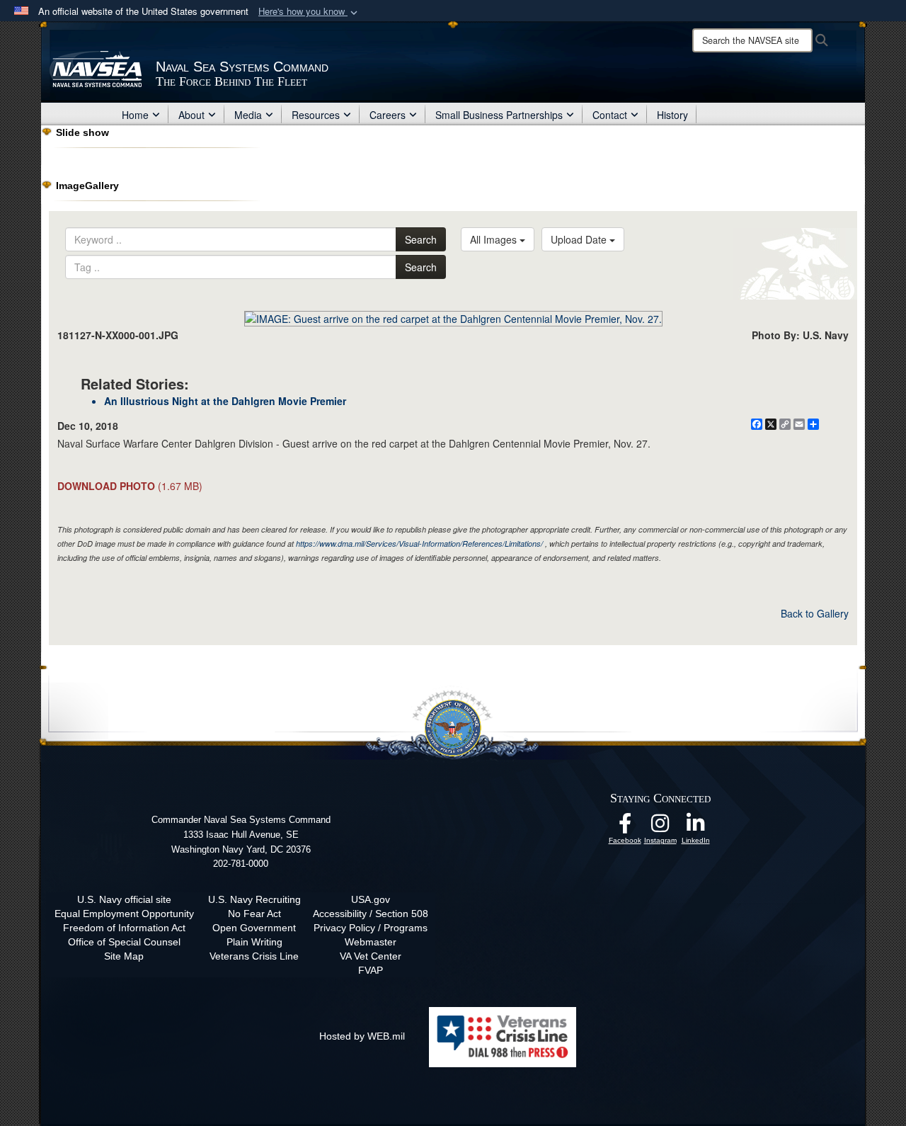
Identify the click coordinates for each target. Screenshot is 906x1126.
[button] (309, 11)
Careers (387, 115)
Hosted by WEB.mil (362, 1036)
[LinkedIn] (695, 827)
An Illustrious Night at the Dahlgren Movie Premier (225, 401)
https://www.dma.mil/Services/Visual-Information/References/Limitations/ (419, 543)
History (672, 115)
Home (135, 115)
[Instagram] (660, 827)
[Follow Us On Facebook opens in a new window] (625, 827)
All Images (495, 239)
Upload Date (580, 239)
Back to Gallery (815, 613)
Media (248, 115)
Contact (609, 115)
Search (421, 239)
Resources (316, 115)
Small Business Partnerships (499, 115)
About (191, 115)
